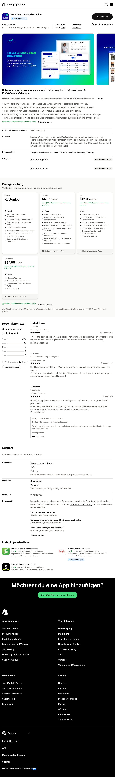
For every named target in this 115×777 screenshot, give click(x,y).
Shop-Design (8, 649)
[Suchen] (106, 4)
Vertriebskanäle (10, 628)
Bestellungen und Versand (15, 644)
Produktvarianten (39, 168)
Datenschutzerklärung (41, 463)
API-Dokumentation (12, 688)
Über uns (62, 683)
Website (34, 485)
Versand (62, 660)
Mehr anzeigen (38, 437)
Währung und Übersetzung (71, 665)
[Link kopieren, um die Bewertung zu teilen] (46, 323)
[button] (29, 552)
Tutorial (34, 471)
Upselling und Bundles (69, 644)
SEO (60, 654)
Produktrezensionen (68, 639)
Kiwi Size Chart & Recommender (24, 549)
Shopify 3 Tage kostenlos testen (57, 595)
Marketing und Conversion (15, 654)
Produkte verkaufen (12, 639)
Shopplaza (76, 27)
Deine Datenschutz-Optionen (17, 768)
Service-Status (65, 719)
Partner (62, 704)
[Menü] (111, 4)
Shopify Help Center (12, 683)
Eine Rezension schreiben (15, 362)
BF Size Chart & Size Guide (79, 549)
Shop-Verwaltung (11, 660)
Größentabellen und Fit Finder (23, 565)
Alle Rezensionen (12, 367)
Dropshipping (65, 628)
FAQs (32, 467)
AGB (4, 748)
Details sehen (37, 536)
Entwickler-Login (10, 741)
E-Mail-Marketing (67, 649)
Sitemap (6, 762)
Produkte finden (10, 634)
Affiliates (63, 709)
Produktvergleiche (39, 159)
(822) (63, 27)
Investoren (63, 693)
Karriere (62, 688)
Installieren (102, 16)
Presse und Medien (68, 699)
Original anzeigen (45, 122)
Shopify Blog (8, 699)
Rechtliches (64, 714)
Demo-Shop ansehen (102, 24)
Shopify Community (12, 693)
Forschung (7, 704)
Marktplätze (64, 634)
